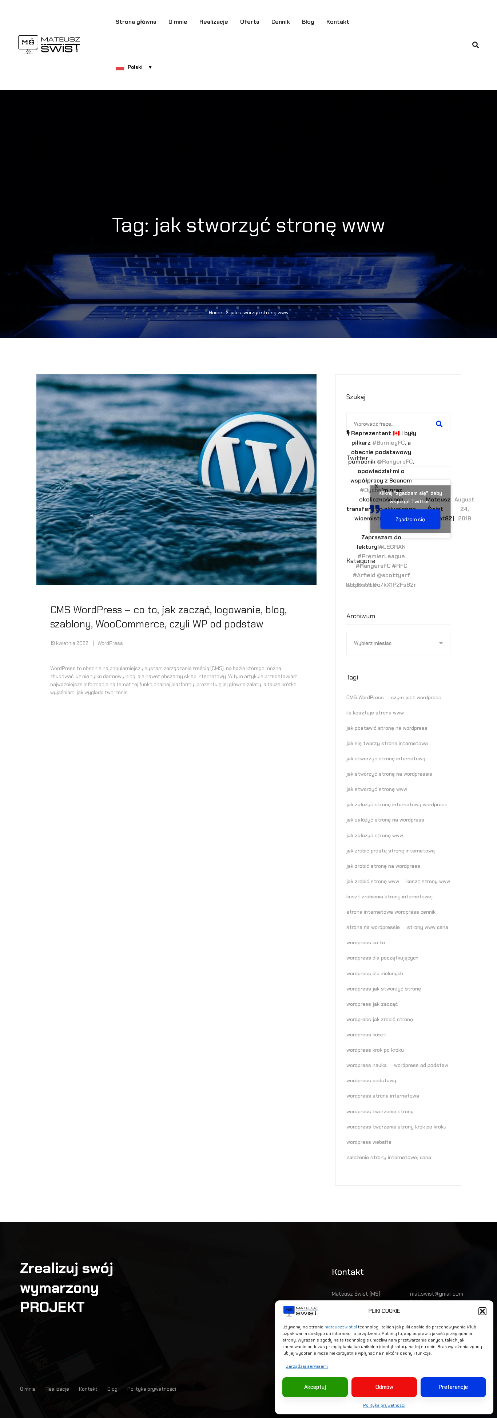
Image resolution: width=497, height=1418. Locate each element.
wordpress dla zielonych (374, 973)
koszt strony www (428, 881)
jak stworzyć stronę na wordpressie (389, 774)
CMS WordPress (365, 697)
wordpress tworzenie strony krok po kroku (396, 1126)
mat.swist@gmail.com (436, 1293)
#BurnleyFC (388, 442)
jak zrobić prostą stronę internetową (390, 850)
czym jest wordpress (416, 697)
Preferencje (453, 1387)
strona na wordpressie (373, 927)
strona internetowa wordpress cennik (391, 912)
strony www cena (427, 927)
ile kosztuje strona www (375, 712)
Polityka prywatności (384, 1405)
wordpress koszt (366, 1034)
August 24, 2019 (464, 509)
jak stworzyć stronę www (376, 789)
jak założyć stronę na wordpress (385, 819)
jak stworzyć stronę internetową (385, 758)
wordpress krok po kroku (375, 1050)
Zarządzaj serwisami (307, 1366)
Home (215, 312)
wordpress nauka (366, 1065)
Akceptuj (315, 1387)
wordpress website (368, 1142)
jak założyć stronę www (374, 835)
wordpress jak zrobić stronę (379, 1019)
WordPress (110, 643)
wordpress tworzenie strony (380, 1111)
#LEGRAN (392, 547)
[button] (482, 1311)
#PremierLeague (381, 556)
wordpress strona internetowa (382, 1095)
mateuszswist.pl (341, 1327)
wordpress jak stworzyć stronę (383, 988)
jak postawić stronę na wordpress (387, 728)
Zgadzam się (410, 519)
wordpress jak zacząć (372, 1004)
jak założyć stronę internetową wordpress (397, 804)
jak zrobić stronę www (372, 881)
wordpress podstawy (371, 1080)
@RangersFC (395, 461)
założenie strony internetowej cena (388, 1157)
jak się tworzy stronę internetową (387, 743)
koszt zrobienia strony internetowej (389, 896)
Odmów (384, 1387)
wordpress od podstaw (421, 1065)
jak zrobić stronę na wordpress (383, 866)
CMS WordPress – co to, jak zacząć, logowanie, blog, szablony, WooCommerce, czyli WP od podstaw (168, 617)
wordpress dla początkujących (382, 957)
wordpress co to (365, 942)
